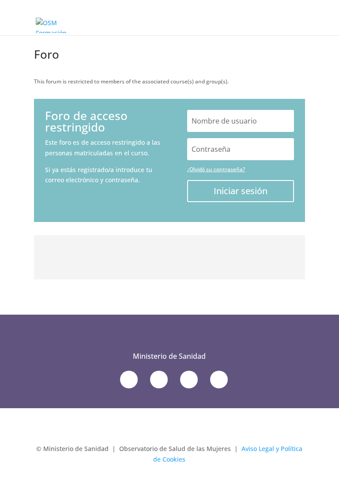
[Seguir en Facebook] (159, 379)
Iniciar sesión (240, 191)
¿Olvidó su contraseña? (216, 169)
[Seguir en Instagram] (219, 379)
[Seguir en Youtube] (189, 379)
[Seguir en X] (129, 379)
